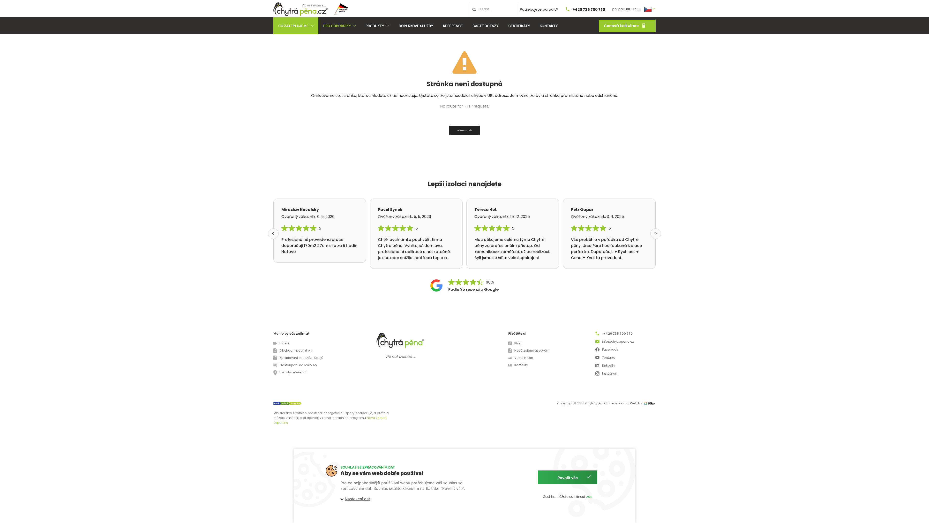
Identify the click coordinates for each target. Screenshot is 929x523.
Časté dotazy (485, 26)
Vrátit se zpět (464, 130)
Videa (284, 343)
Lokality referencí (292, 372)
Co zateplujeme (293, 26)
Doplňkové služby (416, 26)
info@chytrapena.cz (618, 341)
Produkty (375, 26)
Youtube (608, 357)
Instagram (610, 373)
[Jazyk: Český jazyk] (650, 9)
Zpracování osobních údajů (301, 357)
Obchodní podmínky (295, 350)
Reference (453, 26)
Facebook (610, 349)
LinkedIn (608, 365)
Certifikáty (519, 26)
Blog (517, 343)
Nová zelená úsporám (531, 350)
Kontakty (549, 26)
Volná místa (523, 357)
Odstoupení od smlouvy (298, 365)
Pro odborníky (337, 26)
